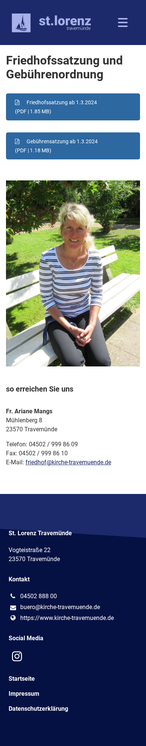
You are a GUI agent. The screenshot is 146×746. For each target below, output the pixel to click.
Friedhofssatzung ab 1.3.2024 (56, 106)
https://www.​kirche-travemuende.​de (67, 617)
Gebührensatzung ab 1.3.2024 (56, 145)
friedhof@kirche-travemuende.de (68, 462)
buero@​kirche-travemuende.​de (60, 607)
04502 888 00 (38, 596)
